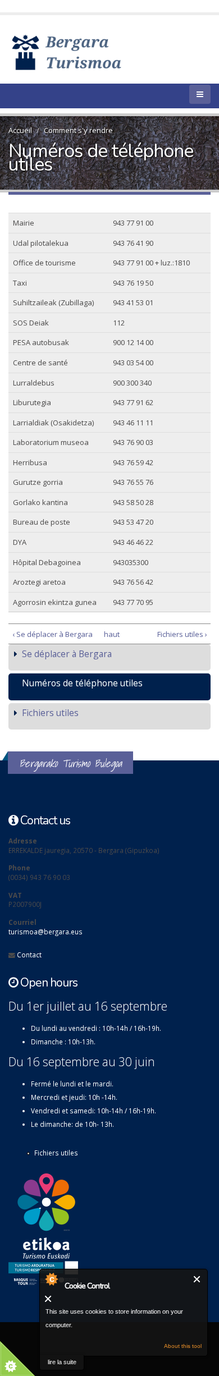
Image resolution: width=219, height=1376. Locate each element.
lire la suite (62, 1362)
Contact (29, 954)
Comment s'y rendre (78, 130)
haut (108, 634)
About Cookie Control (51, 1278)
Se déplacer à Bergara (67, 654)
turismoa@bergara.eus (45, 931)
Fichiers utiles (50, 713)
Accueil (20, 130)
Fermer (197, 1279)
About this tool (183, 1346)
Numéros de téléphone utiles (82, 683)
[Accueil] (82, 52)
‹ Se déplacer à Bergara (52, 634)
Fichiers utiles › (182, 634)
